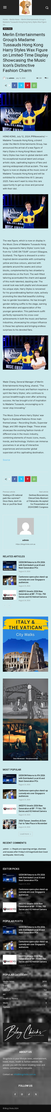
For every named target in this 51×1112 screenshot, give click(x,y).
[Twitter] (21, 85)
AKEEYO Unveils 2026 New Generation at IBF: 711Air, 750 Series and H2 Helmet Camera (33, 594)
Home (5, 19)
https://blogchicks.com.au (25, 544)
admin (11, 78)
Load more (24, 834)
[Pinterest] (27, 85)
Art (5, 584)
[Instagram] (22, 1094)
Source (6, 460)
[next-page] (9, 605)
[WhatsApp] (34, 85)
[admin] (5, 78)
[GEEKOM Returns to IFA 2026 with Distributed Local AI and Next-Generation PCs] (9, 566)
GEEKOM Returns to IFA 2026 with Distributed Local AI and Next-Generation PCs (32, 565)
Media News (14, 19)
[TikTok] (29, 1094)
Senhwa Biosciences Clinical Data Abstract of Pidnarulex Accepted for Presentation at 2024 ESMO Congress (37, 501)
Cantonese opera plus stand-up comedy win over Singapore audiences (33, 580)
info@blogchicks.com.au (25, 1074)
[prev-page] (4, 605)
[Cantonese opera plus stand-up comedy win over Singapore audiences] (9, 580)
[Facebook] (14, 85)
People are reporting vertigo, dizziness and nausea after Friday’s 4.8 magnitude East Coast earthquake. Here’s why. (25, 852)
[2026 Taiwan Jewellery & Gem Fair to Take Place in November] (9, 824)
